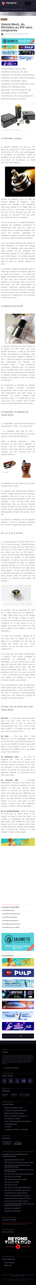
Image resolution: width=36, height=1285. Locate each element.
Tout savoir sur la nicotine (12, 1176)
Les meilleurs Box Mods (9, 917)
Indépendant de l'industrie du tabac (7, 1143)
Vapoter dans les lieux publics (14, 1113)
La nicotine (7, 1127)
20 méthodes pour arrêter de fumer (15, 1193)
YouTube (23, 1081)
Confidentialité (15, 1276)
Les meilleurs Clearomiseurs (11, 924)
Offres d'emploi (9, 1262)
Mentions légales (20, 1274)
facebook (4, 1081)
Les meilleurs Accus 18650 (10, 927)
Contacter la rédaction (11, 1068)
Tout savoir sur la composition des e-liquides (18, 1174)
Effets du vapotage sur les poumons (16, 1116)
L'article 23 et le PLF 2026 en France (16, 1201)
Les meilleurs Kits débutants (11, 914)
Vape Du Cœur (18, 1143)
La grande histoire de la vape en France (17, 1198)
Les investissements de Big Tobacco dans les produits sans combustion (19, 1204)
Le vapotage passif (10, 1124)
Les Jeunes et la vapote (12, 1118)
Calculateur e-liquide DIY (12, 1208)
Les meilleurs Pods (8, 910)
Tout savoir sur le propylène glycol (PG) (17, 1190)
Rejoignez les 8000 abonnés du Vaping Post (14, 1223)
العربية (25, 9)
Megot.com (8, 1265)
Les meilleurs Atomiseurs (10, 920)
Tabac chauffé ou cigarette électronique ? (18, 1121)
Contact (13, 9)
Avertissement (30, 1274)
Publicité (22, 1276)
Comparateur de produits (12, 1211)
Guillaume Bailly (10, 34)
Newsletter (6, 9)
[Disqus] (18, 875)
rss (30, 1081)
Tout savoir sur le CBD (11, 1182)
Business (4, 19)
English (20, 9)
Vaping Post (11, 13)
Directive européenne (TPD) (13, 1108)
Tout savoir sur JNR (10, 1185)
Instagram (10, 1081)
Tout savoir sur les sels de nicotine (15, 1179)
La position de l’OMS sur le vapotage (16, 1129)
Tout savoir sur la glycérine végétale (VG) (17, 1187)
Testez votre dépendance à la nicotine (16, 1195)
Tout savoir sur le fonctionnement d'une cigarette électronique (17, 1166)
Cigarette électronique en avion (14, 1160)
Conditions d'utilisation (7, 1274)
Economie (17, 13)
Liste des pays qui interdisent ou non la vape (18, 1162)
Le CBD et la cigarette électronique (15, 1110)
